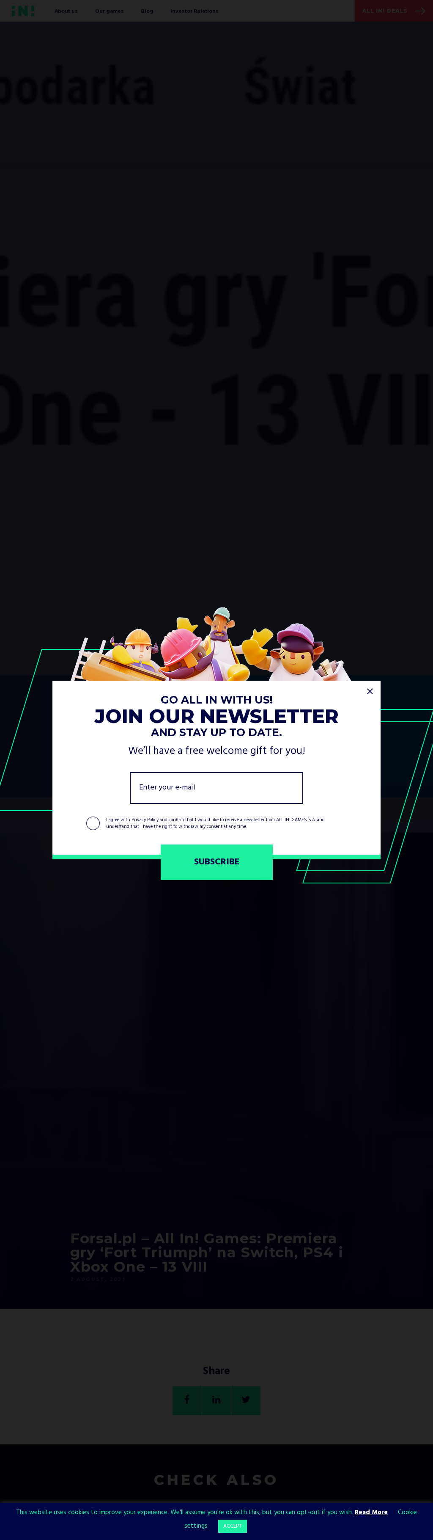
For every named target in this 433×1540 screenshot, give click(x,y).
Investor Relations (194, 11)
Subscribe (216, 862)
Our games (109, 11)
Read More (371, 1512)
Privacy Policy (145, 820)
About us (66, 11)
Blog (147, 11)
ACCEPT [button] (232, 1526)
